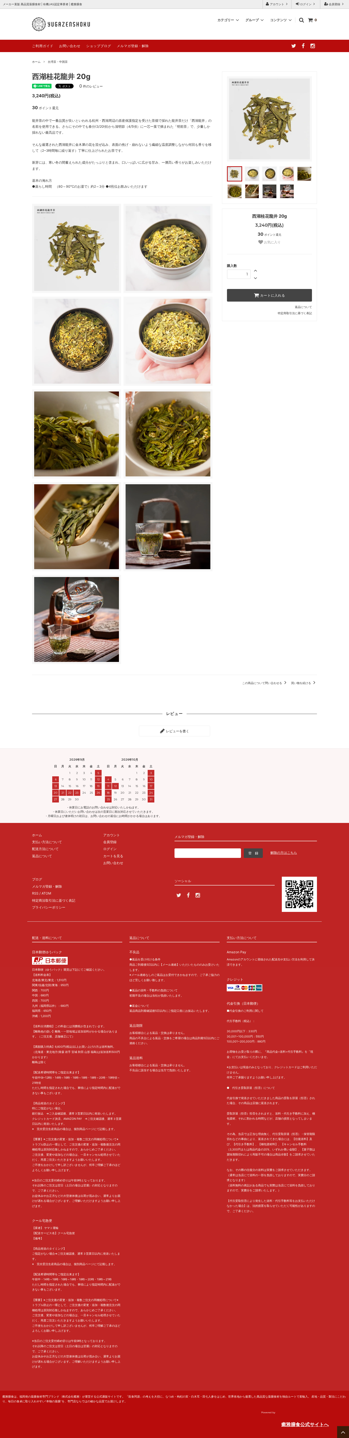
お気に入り (272, 242)
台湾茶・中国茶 (58, 62)
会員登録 (334, 4)
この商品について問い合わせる (262, 683)
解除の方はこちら (283, 853)
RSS (35, 893)
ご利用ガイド (42, 46)
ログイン (305, 4)
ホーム (36, 62)
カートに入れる (272, 295)
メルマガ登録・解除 (133, 46)
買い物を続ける (301, 683)
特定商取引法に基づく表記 (295, 313)
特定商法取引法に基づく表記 (53, 900)
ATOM (46, 893)
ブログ (37, 879)
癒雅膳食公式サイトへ (305, 1424)
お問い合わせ (69, 46)
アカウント (277, 4)
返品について (303, 307)
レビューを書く (177, 731)
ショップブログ (98, 46)
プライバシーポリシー (48, 907)
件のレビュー (91, 86)
